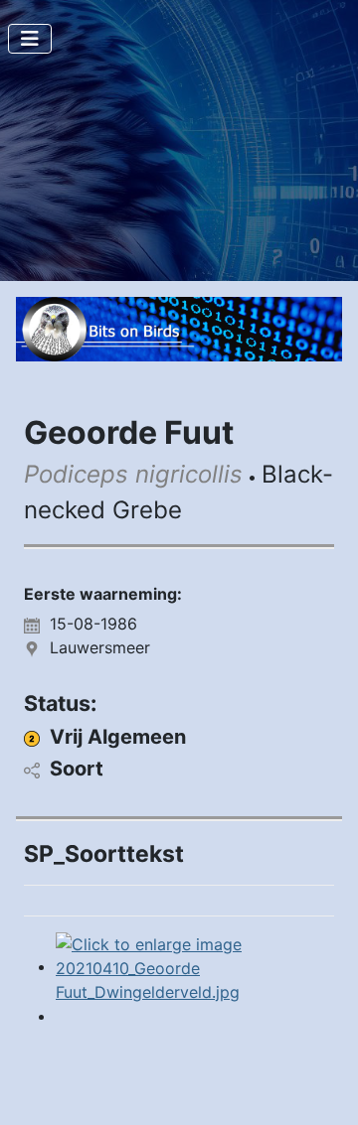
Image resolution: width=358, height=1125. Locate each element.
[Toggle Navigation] (30, 39)
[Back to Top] (323, 1088)
